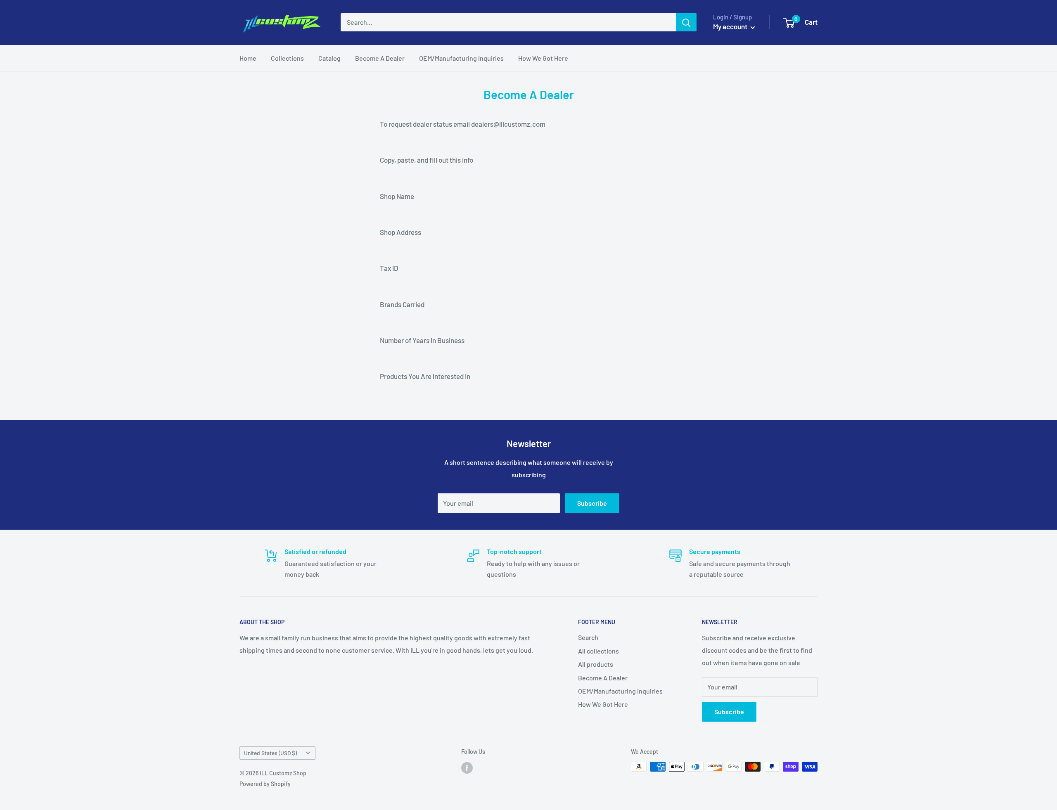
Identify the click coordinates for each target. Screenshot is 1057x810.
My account (731, 26)
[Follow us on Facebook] (467, 767)
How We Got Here (543, 58)
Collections (287, 58)
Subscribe (592, 503)
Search (588, 637)
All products (595, 664)
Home (247, 58)
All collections (598, 651)
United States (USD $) (270, 752)
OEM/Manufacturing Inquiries (461, 58)
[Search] (686, 22)
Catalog (329, 58)
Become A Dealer (380, 58)
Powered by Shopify (265, 783)
